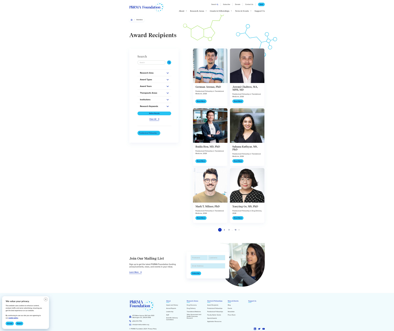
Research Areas (192, 301)
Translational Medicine (194, 312)
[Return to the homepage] (146, 7)
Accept (9, 323)
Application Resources (214, 321)
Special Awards (212, 318)
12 (235, 230)
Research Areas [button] (197, 11)
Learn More (134, 272)
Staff (167, 315)
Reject (19, 323)
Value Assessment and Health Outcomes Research (194, 316)
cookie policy (13, 318)
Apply (261, 4)
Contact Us (249, 4)
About (168, 301)
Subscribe (226, 4)
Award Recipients (212, 305)
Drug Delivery (191, 308)
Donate (237, 4)
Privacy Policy (152, 329)
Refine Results (154, 113)
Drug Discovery (192, 305)
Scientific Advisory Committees (172, 319)
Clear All (152, 119)
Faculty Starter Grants (214, 315)
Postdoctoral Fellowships (215, 312)
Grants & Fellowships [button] (219, 11)
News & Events (233, 301)
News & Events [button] (242, 11)
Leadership (169, 312)
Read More (201, 101)
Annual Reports (171, 308)
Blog (229, 305)
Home (131, 20)
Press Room (231, 315)
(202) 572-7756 (137, 321)
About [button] (181, 11)
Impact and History (172, 305)
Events (230, 308)
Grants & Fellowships (214, 301)
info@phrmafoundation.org (140, 325)
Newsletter (231, 312)
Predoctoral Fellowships (214, 308)
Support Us (260, 11)
